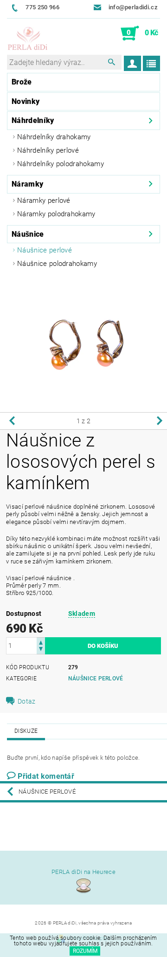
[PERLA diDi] (28, 39)
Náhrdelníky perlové (48, 150)
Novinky (25, 101)
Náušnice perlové (44, 250)
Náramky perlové (44, 200)
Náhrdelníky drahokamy (54, 137)
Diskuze (26, 731)
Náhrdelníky (33, 120)
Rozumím (85, 951)
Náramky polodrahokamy (56, 214)
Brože (22, 82)
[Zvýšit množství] (41, 641)
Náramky (27, 184)
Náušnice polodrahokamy (57, 263)
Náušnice (28, 234)
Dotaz (27, 701)
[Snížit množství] (41, 650)
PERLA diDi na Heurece (83, 872)
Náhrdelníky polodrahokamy (60, 164)
